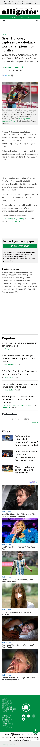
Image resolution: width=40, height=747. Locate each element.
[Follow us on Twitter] (24, 716)
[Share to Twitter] (6, 75)
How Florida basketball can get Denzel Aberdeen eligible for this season (18, 358)
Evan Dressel (8, 377)
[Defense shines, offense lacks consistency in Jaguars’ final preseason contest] (7, 438)
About (5, 2)
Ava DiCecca (8, 405)
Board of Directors (15, 2)
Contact (25, 2)
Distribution (7, 720)
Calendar (9, 414)
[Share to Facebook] (3, 75)
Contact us (6, 701)
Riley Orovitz (6, 407)
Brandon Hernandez (12, 67)
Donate (5, 705)
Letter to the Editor (7, 725)
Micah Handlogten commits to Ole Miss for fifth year (25, 469)
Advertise (7, 3)
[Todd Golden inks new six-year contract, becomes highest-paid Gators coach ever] (7, 453)
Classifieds (32, 2)
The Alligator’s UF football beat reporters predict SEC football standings (18, 399)
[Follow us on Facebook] (29, 716)
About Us (5, 699)
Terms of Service (9, 709)
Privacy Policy (8, 711)
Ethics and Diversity (6, 717)
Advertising (7, 703)
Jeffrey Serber (9, 364)
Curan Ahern (29, 405)
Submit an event (30, 422)
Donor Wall (7, 707)
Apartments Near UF (29, 3)
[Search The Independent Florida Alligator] (37, 20)
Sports (4, 34)
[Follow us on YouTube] (24, 719)
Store (19, 3)
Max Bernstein (18, 405)
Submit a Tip (7, 728)
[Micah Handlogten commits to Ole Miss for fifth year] (7, 468)
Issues (14, 3)
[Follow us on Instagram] (34, 716)
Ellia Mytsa (7, 349)
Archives (5, 722)
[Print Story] (12, 75)
